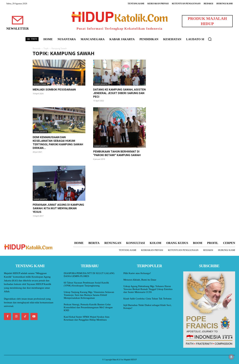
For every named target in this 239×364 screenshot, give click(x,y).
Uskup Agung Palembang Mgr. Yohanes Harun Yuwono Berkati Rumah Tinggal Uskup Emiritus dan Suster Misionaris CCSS (148, 289)
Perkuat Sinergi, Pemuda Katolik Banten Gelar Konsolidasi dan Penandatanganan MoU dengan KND (88, 307)
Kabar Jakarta (100, 84)
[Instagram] (16, 316)
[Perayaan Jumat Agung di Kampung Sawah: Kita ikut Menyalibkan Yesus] (59, 183)
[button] (210, 39)
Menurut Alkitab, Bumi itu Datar (139, 279)
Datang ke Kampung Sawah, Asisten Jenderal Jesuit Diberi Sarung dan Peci (119, 93)
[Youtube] (34, 316)
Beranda (36, 48)
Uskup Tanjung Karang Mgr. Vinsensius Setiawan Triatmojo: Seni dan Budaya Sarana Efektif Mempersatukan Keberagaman (89, 295)
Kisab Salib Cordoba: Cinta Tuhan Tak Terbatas (147, 298)
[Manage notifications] (231, 356)
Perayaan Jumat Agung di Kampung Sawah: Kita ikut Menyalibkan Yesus (58, 208)
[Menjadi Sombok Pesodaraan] (59, 73)
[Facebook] (7, 316)
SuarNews (159, 53)
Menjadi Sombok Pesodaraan (54, 89)
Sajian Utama (40, 84)
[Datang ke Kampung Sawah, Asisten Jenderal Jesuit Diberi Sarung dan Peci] (119, 73)
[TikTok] (25, 316)
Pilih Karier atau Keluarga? (137, 273)
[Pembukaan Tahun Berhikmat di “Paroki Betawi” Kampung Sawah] (119, 127)
